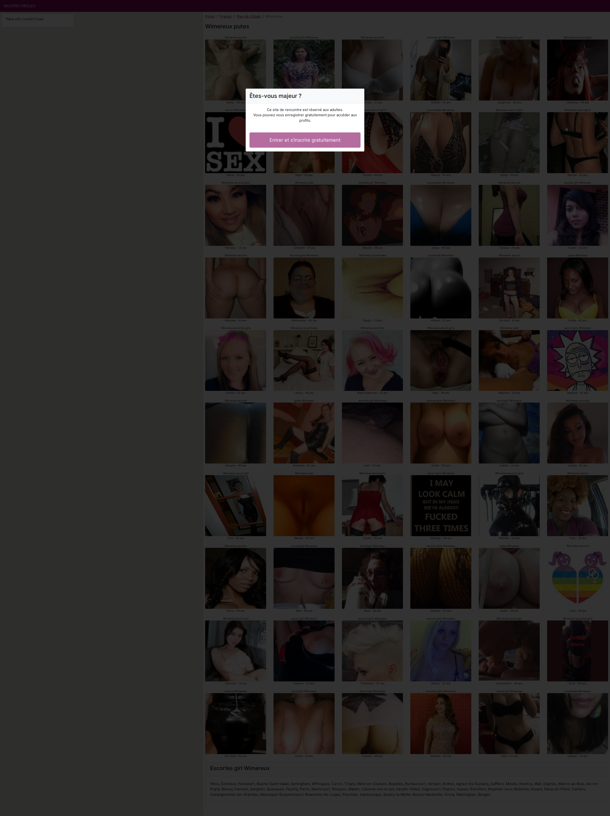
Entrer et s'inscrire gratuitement (305, 140)
